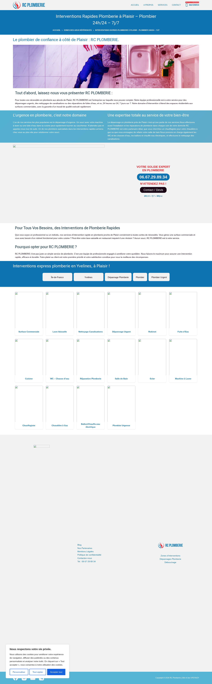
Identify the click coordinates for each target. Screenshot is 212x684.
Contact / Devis (153, 189)
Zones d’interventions (170, 556)
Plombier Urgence (121, 425)
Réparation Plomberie (90, 378)
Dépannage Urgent (121, 332)
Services (162, 5)
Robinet (152, 332)
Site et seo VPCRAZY (190, 678)
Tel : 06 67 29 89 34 (86, 561)
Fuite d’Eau (183, 332)
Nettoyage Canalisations (90, 332)
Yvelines (89, 276)
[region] (37, 661)
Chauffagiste (28, 425)
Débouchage (170, 562)
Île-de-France (57, 276)
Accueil (135, 5)
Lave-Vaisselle (60, 332)
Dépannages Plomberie (170, 559)
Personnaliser (19, 672)
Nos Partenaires (84, 548)
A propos (148, 5)
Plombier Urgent (159, 276)
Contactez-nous (84, 558)
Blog (79, 545)
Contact (176, 5)
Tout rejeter (38, 672)
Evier (152, 378)
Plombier (140, 276)
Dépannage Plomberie (118, 276)
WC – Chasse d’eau (59, 378)
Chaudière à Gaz (60, 425)
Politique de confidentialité (89, 555)
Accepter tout (56, 672)
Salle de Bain (121, 378)
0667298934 (192, 4)
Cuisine (29, 378)
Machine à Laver (183, 378)
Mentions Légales (85, 551)
